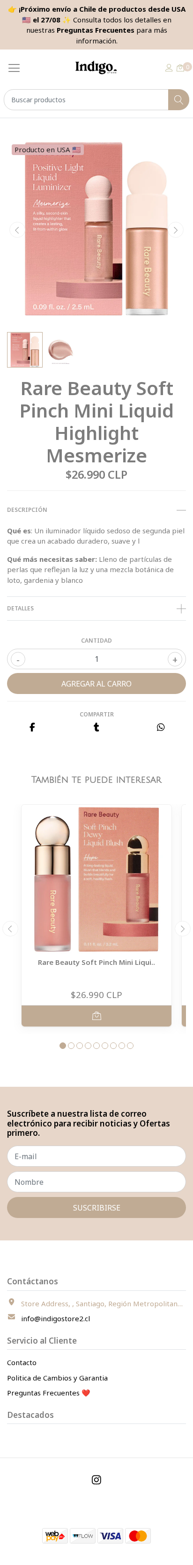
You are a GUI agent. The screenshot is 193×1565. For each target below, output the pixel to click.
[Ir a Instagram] (96, 1480)
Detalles (20, 608)
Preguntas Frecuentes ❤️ (48, 1392)
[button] (63, 1045)
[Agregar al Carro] (96, 1016)
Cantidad (96, 640)
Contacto (22, 1362)
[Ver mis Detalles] (169, 67)
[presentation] (17, 230)
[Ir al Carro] (180, 67)
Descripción (27, 510)
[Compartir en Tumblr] (96, 727)
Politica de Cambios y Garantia (57, 1377)
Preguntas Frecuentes (95, 30)
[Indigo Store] (97, 67)
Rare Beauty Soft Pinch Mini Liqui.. (96, 962)
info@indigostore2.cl (55, 1318)
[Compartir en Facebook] (32, 727)
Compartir (97, 714)
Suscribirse (96, 1208)
